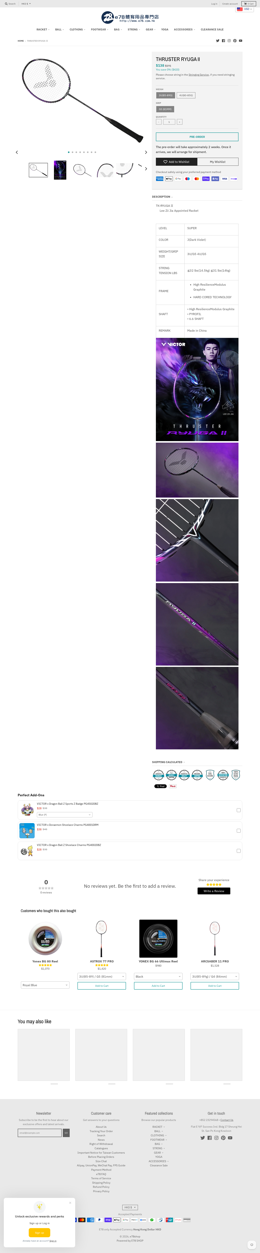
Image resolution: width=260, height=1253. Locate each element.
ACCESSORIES (157, 1161)
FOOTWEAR (157, 1139)
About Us (101, 1127)
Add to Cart (101, 986)
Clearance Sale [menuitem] (212, 29)
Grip (158, 103)
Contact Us (226, 1120)
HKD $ (25, 3)
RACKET (157, 1127)
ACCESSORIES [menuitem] (183, 29)
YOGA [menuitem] (164, 29)
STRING (157, 1148)
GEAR (157, 1152)
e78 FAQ (101, 1174)
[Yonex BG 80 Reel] (45, 939)
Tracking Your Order (101, 1131)
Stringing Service (199, 74)
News (101, 1139)
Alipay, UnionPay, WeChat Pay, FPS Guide (101, 1165)
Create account (230, 3)
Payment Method (101, 1169)
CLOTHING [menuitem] (76, 29)
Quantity (161, 117)
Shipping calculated (167, 762)
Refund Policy (101, 1187)
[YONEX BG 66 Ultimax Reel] (158, 939)
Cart (251, 3)
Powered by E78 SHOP (130, 1240)
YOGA (158, 1157)
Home (21, 41)
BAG (157, 1144)
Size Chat (101, 1161)
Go (66, 1133)
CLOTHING (157, 1135)
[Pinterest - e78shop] (235, 40)
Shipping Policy (101, 1182)
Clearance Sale (159, 1165)
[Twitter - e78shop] (217, 40)
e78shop (135, 1236)
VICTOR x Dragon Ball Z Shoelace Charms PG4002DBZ (69, 845)
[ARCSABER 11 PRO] (215, 939)
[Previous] (17, 152)
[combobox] (65, 814)
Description (161, 196)
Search (101, 1135)
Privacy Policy (101, 1191)
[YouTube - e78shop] (240, 40)
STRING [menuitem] (133, 29)
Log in (214, 3)
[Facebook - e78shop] (223, 40)
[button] (130, 810)
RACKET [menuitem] (42, 29)
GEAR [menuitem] (149, 29)
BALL (157, 1131)
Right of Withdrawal (101, 1144)
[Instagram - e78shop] (229, 40)
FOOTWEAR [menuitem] (98, 29)
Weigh (159, 89)
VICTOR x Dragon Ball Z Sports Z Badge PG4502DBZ (67, 803)
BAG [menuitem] (117, 29)
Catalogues (101, 1148)
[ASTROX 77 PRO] (101, 939)
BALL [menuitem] (58, 29)
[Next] (146, 152)
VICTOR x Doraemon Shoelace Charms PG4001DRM (67, 825)
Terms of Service (101, 1178)
